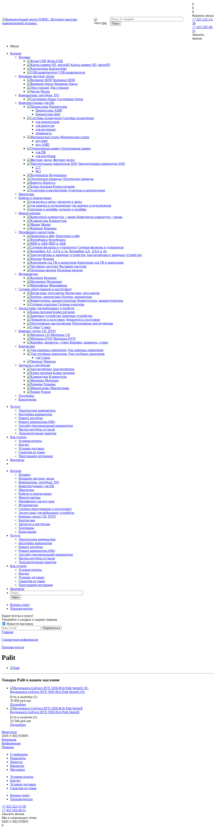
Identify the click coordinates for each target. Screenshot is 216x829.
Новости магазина (19, 624)
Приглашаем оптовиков (36, 456)
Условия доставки (31, 448)
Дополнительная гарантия (37, 433)
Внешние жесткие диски (36, 76)
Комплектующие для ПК (36, 103)
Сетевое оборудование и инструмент (45, 289)
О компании (19, 754)
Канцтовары (27, 399)
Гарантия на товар (32, 452)
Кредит (24, 444)
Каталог (16, 53)
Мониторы (26, 194)
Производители (21, 799)
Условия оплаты (30, 441)
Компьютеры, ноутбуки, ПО (39, 95)
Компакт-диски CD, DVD (37, 331)
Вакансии (17, 766)
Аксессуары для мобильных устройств (46, 308)
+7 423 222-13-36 (14, 806)
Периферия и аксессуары (37, 232)
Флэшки (24, 57)
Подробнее (18, 704)
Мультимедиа (28, 274)
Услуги (15, 406)
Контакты (17, 460)
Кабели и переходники (35, 198)
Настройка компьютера (35, 414)
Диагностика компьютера (37, 410)
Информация (11, 743)
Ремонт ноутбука (31, 418)
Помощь (8, 747)
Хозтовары (26, 395)
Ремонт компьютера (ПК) (37, 422)
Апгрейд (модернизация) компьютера (46, 425)
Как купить (18, 437)
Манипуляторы (29, 213)
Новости (16, 762)
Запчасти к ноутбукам (34, 365)
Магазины (17, 769)
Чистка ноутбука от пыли (37, 429)
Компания (9, 739)
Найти (15, 597)
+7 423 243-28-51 (14, 810)
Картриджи (27, 346)
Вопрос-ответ (20, 795)
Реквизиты (18, 758)
